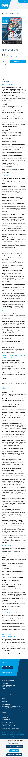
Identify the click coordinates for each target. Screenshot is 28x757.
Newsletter (5, 683)
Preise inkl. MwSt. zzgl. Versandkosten (10, 56)
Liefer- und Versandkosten (8, 685)
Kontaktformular (15, 728)
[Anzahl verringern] (3, 61)
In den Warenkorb (18, 61)
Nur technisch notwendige (15, 746)
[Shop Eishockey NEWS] (2, 13)
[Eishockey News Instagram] (3, 667)
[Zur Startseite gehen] (6, 4)
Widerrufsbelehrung (7, 686)
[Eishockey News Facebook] (6, 667)
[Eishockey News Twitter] (10, 667)
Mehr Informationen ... (14, 743)
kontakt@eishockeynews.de (8, 725)
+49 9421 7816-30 (8, 722)
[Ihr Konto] (24, 1)
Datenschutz (5, 688)
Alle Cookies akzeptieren (14, 754)
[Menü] (19, 1)
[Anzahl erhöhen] (3, 67)
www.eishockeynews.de (3, 672)
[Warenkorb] (27, 1)
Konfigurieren (14, 750)
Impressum (5, 690)
